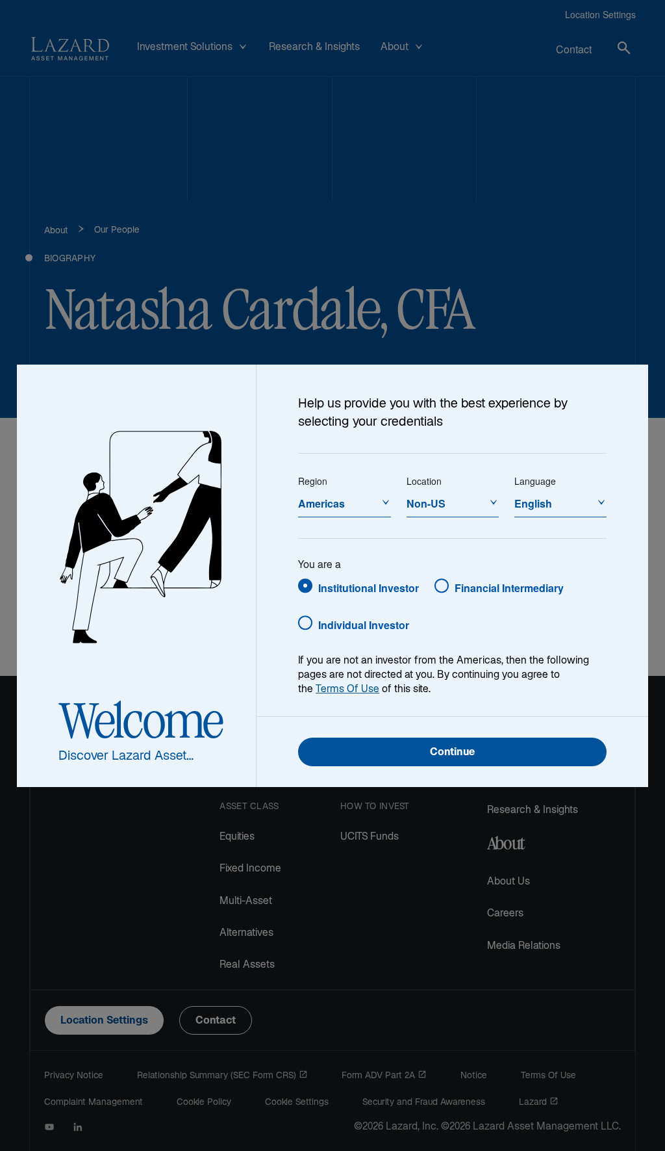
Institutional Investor (368, 587)
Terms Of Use (347, 689)
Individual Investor (363, 624)
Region (312, 480)
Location (424, 480)
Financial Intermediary (509, 587)
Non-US (426, 503)
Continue (452, 752)
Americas (321, 503)
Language (535, 480)
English (533, 503)
